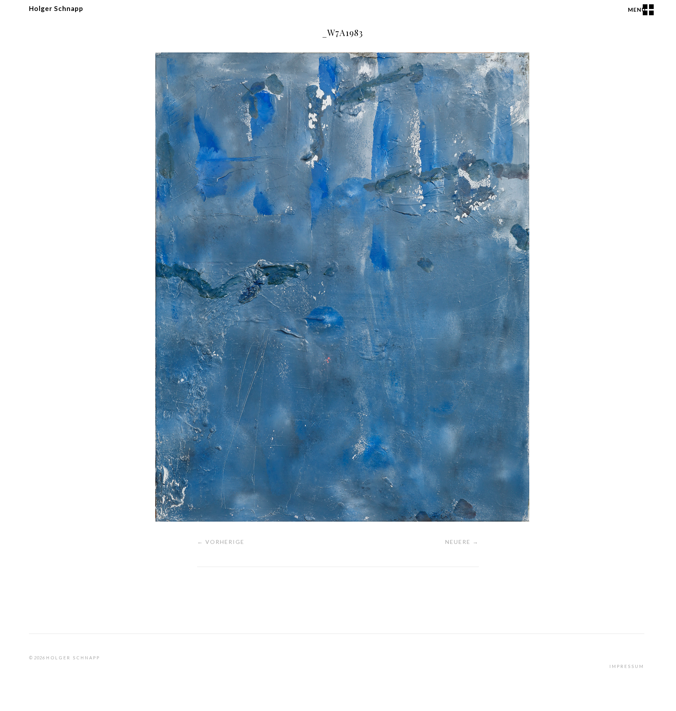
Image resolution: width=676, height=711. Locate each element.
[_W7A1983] (342, 519)
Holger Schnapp (56, 8)
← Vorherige (221, 541)
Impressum (626, 666)
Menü (637, 9)
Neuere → (462, 541)
